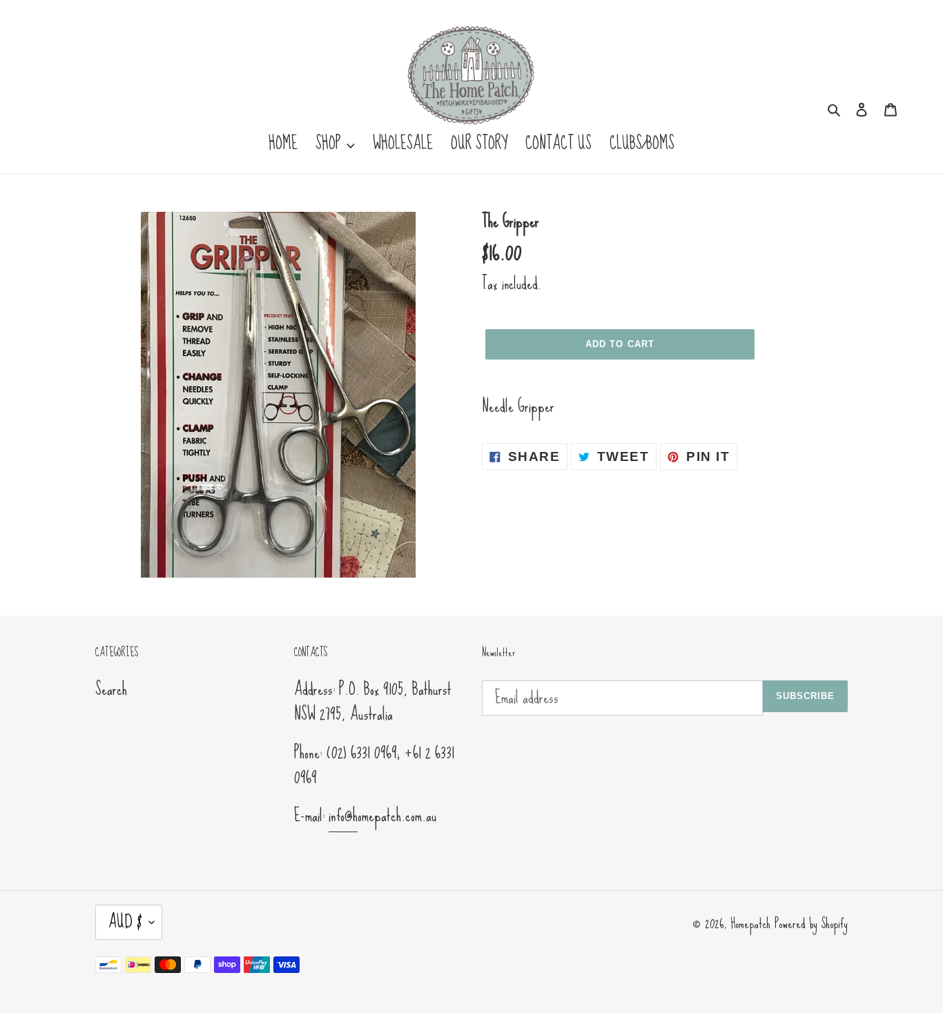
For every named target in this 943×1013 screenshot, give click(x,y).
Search (111, 689)
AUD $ (125, 921)
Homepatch (750, 923)
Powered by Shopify (811, 923)
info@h (343, 815)
